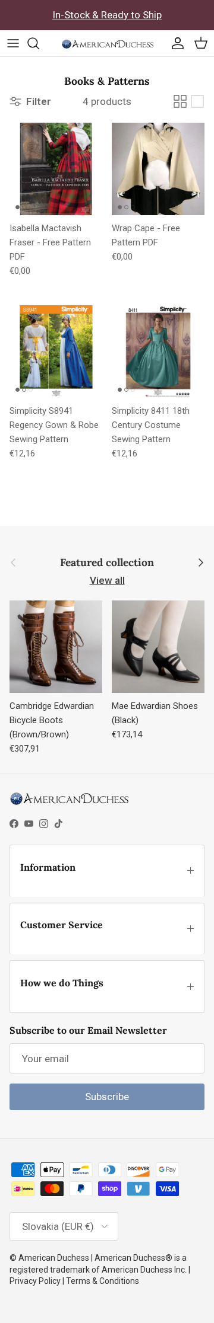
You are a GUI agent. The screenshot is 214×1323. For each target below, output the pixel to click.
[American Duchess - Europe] (107, 43)
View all (107, 580)
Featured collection (107, 563)
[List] (197, 101)
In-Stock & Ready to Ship (107, 15)
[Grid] (180, 101)
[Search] (39, 43)
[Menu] (13, 43)
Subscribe (107, 1096)
